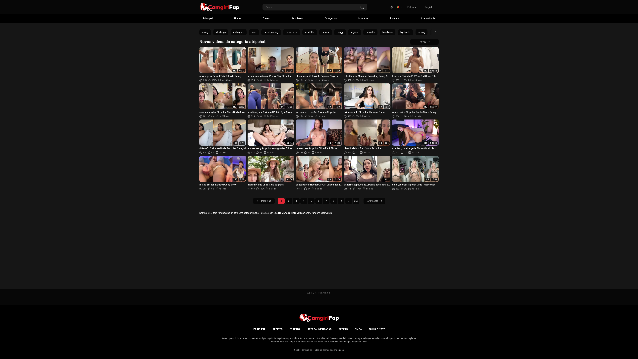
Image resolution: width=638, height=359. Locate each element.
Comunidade (428, 18)
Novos (237, 18)
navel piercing (271, 32)
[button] (432, 32)
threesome (291, 32)
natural (325, 32)
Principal (208, 18)
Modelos (363, 18)
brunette (370, 32)
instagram (238, 32)
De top (266, 18)
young (205, 32)
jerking (421, 32)
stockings (221, 32)
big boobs (405, 32)
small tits (309, 32)
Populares (297, 18)
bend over (387, 32)
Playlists (395, 18)
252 (356, 201)
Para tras (266, 201)
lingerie (354, 32)
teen (254, 32)
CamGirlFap (307, 350)
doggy (340, 32)
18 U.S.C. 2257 (377, 329)
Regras (343, 329)
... (349, 201)
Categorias (330, 18)
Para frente (372, 201)
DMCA (358, 329)
